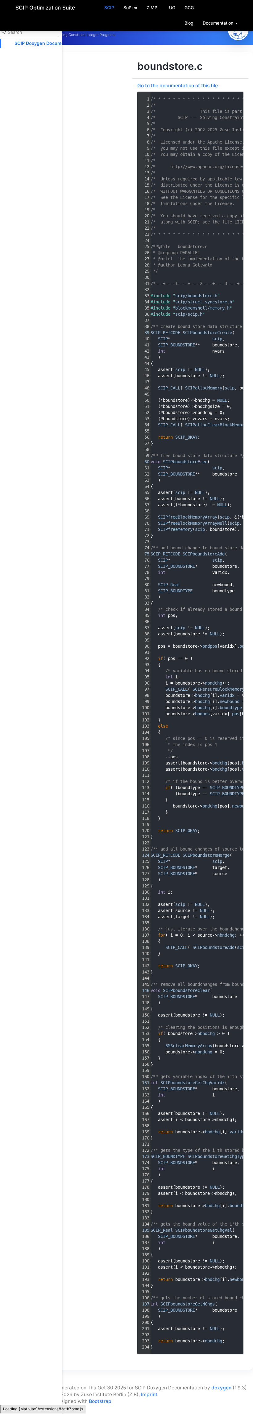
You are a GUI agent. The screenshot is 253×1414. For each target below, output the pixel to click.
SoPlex (130, 7)
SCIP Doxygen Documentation (47, 43)
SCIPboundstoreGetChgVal (203, 1230)
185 (143, 1230)
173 (143, 1156)
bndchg (202, 695)
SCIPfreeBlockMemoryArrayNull (192, 523)
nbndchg (213, 683)
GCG (189, 7)
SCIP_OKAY (186, 437)
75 (143, 553)
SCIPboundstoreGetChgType (217, 1156)
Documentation (218, 23)
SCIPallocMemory (203, 387)
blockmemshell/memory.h (202, 308)
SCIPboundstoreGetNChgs (187, 1303)
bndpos (209, 646)
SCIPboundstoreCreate (207, 332)
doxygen (221, 1388)
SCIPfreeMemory (175, 529)
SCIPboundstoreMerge (206, 855)
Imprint (149, 1394)
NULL (200, 369)
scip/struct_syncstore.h (203, 301)
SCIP (109, 7)
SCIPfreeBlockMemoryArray (187, 517)
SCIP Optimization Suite (45, 8)
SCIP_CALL (169, 387)
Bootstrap (100, 1401)
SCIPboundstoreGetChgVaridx (192, 1082)
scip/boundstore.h (196, 295)
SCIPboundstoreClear (186, 990)
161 (143, 1082)
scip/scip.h (188, 314)
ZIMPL (153, 7)
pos (243, 646)
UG (172, 7)
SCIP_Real (169, 584)
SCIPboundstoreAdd (204, 553)
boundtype (231, 707)
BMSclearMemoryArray (188, 1045)
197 (143, 1303)
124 (143, 855)
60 (143, 461)
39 (143, 332)
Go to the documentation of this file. (178, 86)
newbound (229, 701)
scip (217, 338)
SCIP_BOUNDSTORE (176, 344)
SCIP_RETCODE (165, 332)
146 (143, 990)
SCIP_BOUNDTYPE (175, 590)
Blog (189, 23)
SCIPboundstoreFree (185, 461)
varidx (227, 695)
